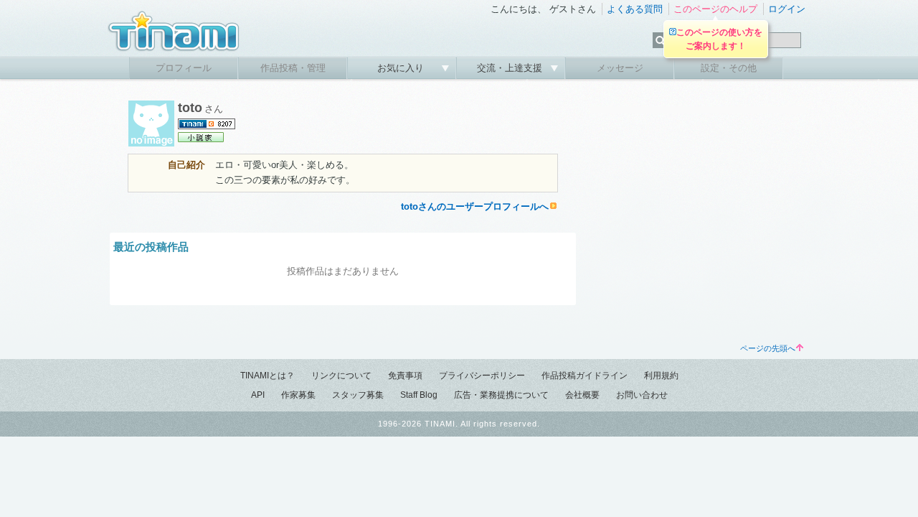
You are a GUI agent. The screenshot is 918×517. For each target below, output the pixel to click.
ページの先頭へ (767, 348)
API (258, 395)
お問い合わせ (642, 395)
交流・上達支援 (511, 67)
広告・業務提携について (501, 395)
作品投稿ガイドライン (584, 376)
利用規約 (661, 376)
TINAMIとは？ (267, 376)
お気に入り (402, 67)
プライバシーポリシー (482, 376)
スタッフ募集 (358, 395)
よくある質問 (635, 9)
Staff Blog (418, 395)
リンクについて (341, 376)
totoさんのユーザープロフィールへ (475, 206)
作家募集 (298, 395)
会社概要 (582, 395)
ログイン (786, 9)
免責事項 (405, 376)
